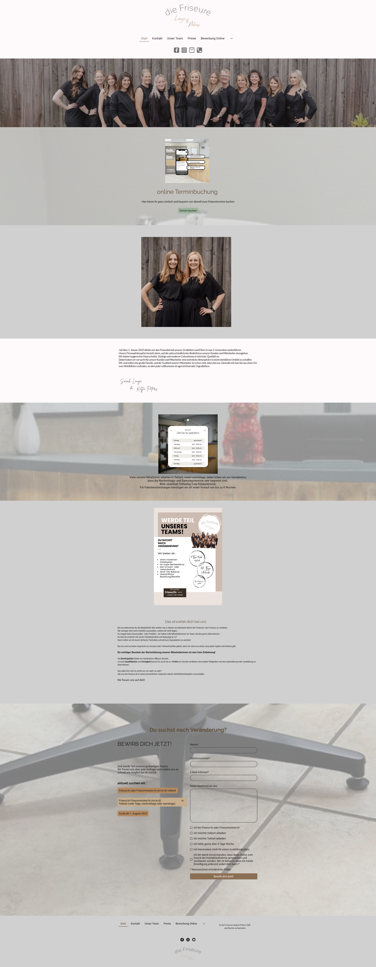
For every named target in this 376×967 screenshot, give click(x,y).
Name (194, 744)
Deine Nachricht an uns (203, 786)
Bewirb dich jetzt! (224, 876)
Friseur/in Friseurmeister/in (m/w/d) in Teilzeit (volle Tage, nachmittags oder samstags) (151, 802)
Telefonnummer (200, 758)
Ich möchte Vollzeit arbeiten (210, 833)
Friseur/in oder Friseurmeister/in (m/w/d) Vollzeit (148, 790)
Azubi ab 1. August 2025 (133, 813)
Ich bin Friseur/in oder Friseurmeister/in (217, 827)
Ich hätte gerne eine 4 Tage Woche (214, 843)
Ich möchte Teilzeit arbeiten (210, 838)
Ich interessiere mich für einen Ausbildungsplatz (221, 849)
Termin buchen (188, 210)
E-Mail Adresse (199, 772)
